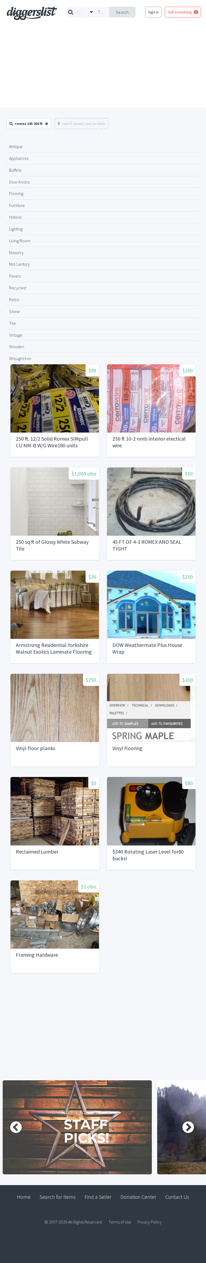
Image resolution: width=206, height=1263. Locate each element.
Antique (16, 146)
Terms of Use (120, 1222)
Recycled (17, 287)
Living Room (19, 240)
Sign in (153, 12)
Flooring (16, 193)
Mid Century (19, 264)
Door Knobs (19, 182)
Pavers (15, 276)
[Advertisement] (103, 67)
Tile (12, 323)
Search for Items (57, 1196)
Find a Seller (98, 1196)
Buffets (15, 170)
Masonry (16, 252)
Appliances (18, 158)
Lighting (16, 229)
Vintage (15, 335)
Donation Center (138, 1196)
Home (24, 1196)
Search (122, 12)
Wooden (16, 346)
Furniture (17, 205)
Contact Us (177, 1196)
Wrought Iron (20, 358)
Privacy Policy (149, 1222)
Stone (14, 311)
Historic (15, 217)
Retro (14, 299)
